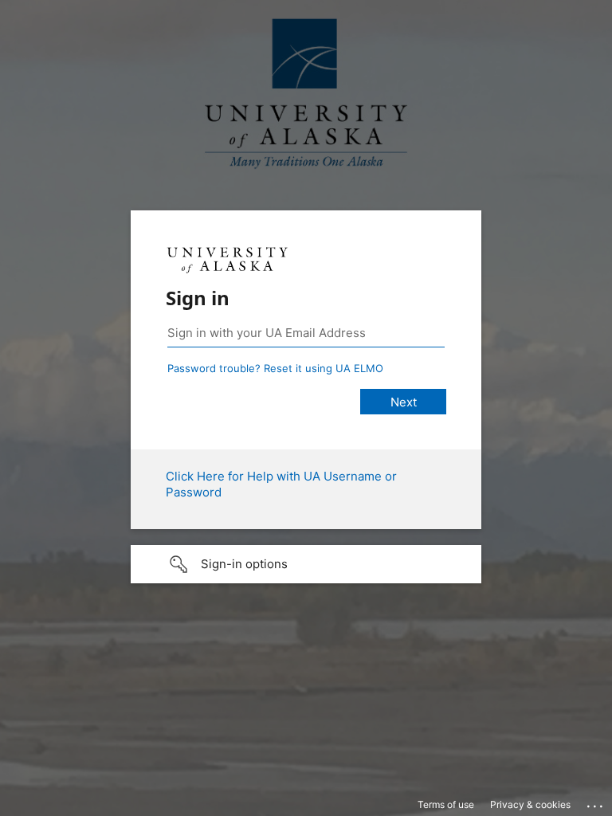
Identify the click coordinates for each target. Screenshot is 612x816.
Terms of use (446, 804)
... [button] (596, 802)
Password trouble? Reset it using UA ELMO (275, 368)
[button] (306, 564)
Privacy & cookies (530, 804)
